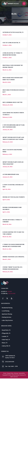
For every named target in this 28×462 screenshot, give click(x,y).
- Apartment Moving (6, 314)
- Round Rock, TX (5, 330)
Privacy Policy (10, 373)
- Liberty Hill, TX (5, 346)
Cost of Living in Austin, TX (11, 42)
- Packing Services (6, 317)
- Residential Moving (6, 308)
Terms (4, 373)
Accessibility (22, 373)
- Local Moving (5, 311)
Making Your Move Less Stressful (13, 257)
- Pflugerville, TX (5, 333)
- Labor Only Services (7, 320)
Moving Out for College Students (14, 197)
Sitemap (16, 373)
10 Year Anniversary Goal (11, 174)
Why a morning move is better (12, 102)
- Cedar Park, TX (5, 339)
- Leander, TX (4, 336)
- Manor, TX (4, 343)
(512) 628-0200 (9, 361)
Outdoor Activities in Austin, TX (13, 32)
